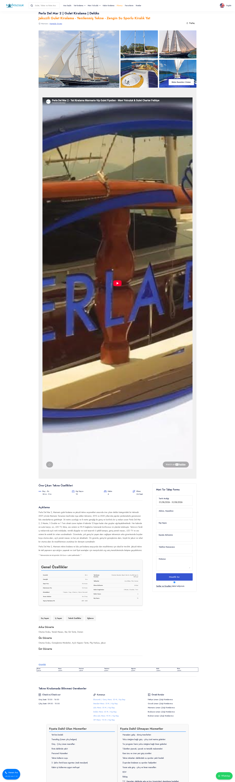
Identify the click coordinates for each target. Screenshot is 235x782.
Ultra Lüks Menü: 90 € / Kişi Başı (106, 715)
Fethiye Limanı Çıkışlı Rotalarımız (160, 699)
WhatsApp (225, 775)
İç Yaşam (58, 618)
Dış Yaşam (45, 618)
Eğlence (90, 618)
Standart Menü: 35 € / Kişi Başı (105, 703)
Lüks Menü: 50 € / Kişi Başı (104, 707)
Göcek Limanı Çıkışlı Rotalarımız (160, 703)
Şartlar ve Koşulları (163, 586)
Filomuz (120, 5)
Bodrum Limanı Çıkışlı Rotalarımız (161, 715)
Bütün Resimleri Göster (181, 82)
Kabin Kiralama (108, 5)
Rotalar (138, 5)
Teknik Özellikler (74, 618)
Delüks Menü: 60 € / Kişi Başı (105, 711)
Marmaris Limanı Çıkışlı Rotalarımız (161, 707)
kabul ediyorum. (170, 586)
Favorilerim (129, 5)
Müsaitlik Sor (174, 577)
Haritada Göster (56, 23)
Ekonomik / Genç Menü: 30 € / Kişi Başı (109, 699)
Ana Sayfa (67, 5)
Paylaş (191, 23)
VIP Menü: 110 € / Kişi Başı (104, 720)
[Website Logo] (14, 5)
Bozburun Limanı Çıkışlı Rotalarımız (161, 711)
